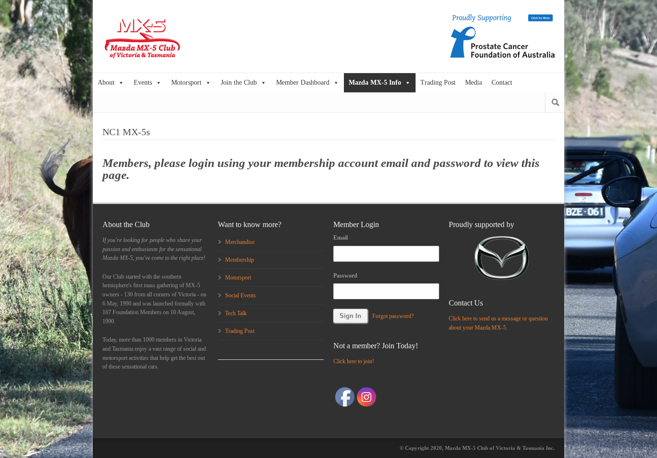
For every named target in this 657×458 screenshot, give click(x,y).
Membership (239, 259)
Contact (502, 82)
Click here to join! (353, 361)
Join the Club (239, 82)
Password (345, 275)
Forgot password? (393, 316)
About (106, 82)
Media (473, 82)
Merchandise (239, 242)
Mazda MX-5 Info (375, 82)
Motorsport (186, 82)
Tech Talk (236, 313)
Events (143, 82)
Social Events (240, 295)
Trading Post (437, 82)
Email (340, 237)
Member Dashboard (302, 82)
